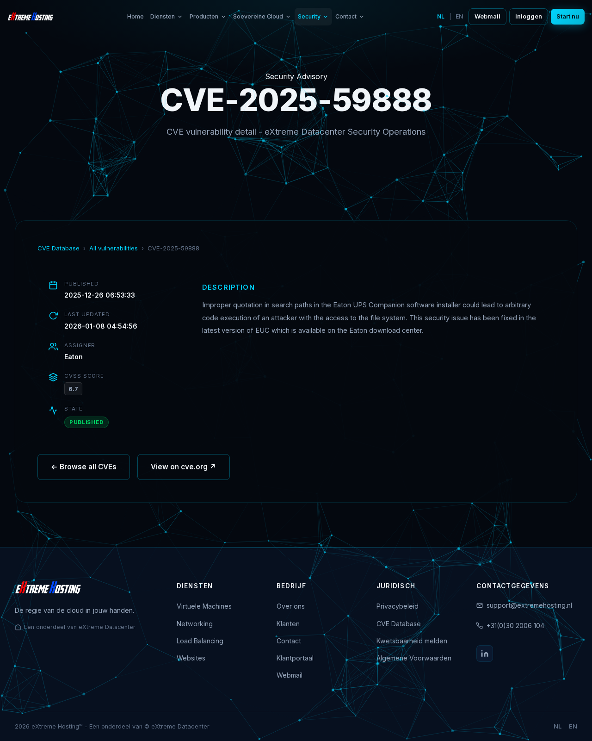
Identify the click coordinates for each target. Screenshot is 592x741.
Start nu (567, 16)
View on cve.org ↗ (183, 466)
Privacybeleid (397, 606)
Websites (191, 658)
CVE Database (58, 248)
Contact (346, 16)
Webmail (487, 16)
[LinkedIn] (484, 653)
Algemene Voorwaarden (413, 658)
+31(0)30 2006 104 (515, 625)
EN (459, 16)
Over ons (291, 606)
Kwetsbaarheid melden (411, 641)
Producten (204, 16)
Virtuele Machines (204, 606)
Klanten (288, 624)
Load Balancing (200, 641)
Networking (195, 624)
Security (309, 16)
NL (440, 16)
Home (135, 16)
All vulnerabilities (113, 248)
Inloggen (528, 16)
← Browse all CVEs (84, 466)
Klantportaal (295, 658)
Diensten (162, 16)
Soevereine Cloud (258, 16)
